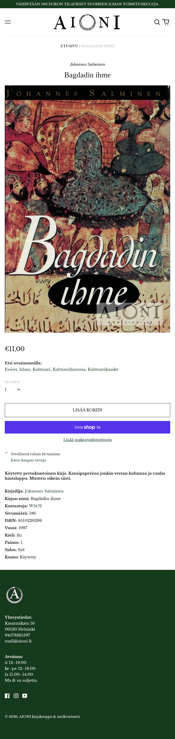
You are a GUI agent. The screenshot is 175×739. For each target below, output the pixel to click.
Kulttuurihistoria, (70, 369)
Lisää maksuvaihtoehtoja (87, 439)
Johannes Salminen (44, 491)
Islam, (25, 369)
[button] (157, 22)
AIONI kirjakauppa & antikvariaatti (49, 717)
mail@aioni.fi (18, 641)
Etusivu (69, 46)
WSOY (35, 506)
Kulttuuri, (42, 369)
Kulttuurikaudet (103, 369)
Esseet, (11, 369)
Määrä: (12, 382)
